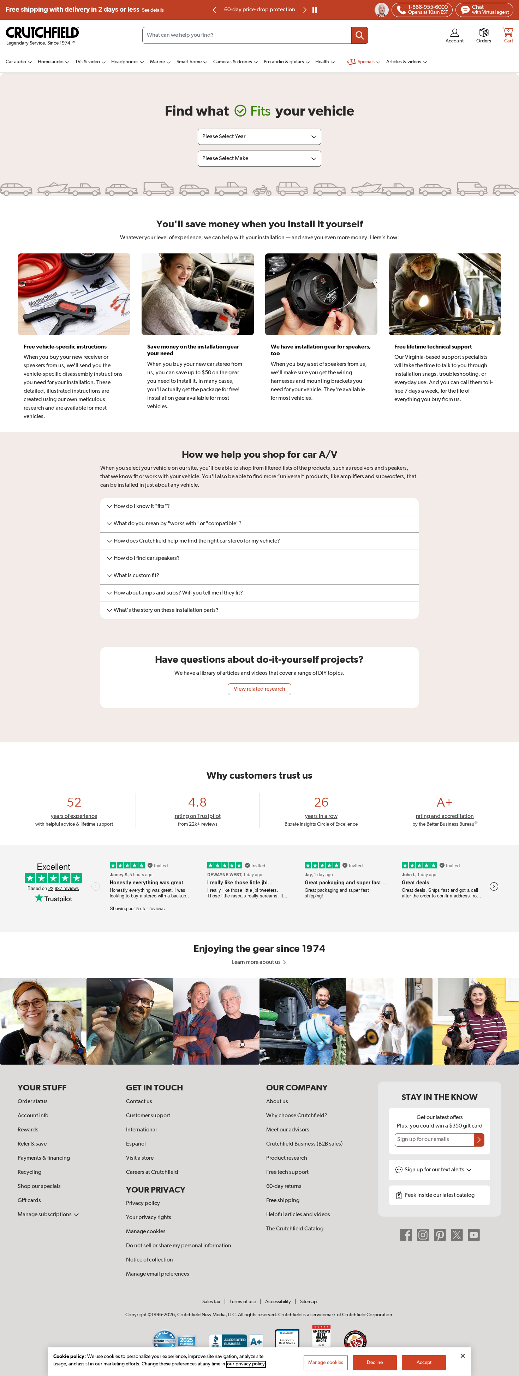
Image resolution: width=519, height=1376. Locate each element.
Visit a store (140, 1158)
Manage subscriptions (45, 1215)
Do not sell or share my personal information (178, 1246)
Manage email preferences (157, 1274)
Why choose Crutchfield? (296, 1116)
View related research (259, 689)
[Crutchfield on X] (457, 1235)
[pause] (315, 10)
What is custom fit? (136, 576)
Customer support (148, 1116)
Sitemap (308, 1301)
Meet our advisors (287, 1130)
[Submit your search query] (359, 35)
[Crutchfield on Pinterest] (440, 1235)
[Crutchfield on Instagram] (423, 1235)
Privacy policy (143, 1203)
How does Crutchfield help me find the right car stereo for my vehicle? (197, 541)
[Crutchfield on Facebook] (406, 1235)
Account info (33, 1116)
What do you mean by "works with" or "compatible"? (177, 524)
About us (277, 1102)
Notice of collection (149, 1260)
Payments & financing (44, 1158)
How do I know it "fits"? (142, 506)
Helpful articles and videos (298, 1215)
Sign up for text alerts (435, 1170)
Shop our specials (39, 1186)
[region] (259, 1021)
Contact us (139, 1102)
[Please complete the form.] (479, 1140)
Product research (286, 1158)
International (141, 1130)
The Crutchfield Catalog (294, 1229)
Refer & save (32, 1144)
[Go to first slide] (304, 9)
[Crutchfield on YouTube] (474, 1235)
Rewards (28, 1130)
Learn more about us (257, 962)
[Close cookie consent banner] (463, 1356)
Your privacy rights (148, 1217)
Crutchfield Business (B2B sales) (304, 1144)
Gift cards (29, 1201)
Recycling (29, 1172)
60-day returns (259, 10)
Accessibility (278, 1301)
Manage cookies (146, 1232)
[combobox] (255, 35)
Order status (33, 1102)
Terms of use (242, 1301)
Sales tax (211, 1301)
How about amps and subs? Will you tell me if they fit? (178, 593)
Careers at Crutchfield (152, 1172)
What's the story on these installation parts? (166, 610)
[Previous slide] (214, 9)
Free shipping (85, 9)
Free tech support (287, 1172)
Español (136, 1144)
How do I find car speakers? (147, 558)
